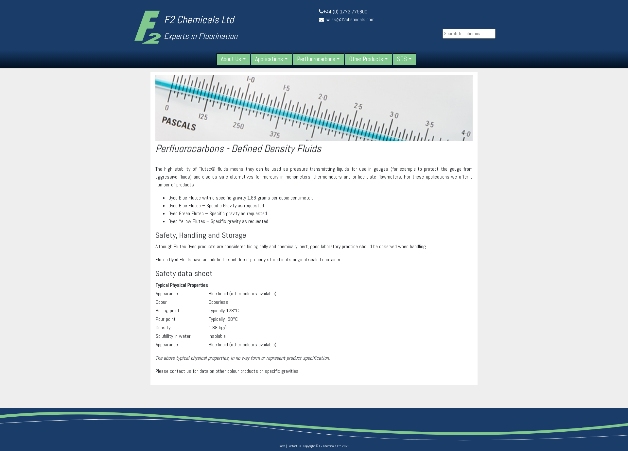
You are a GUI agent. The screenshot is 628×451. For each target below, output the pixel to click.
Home (281, 446)
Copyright (309, 446)
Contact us (294, 446)
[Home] (148, 27)
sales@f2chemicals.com (350, 19)
